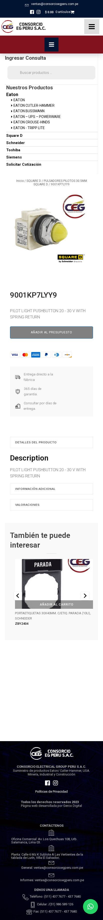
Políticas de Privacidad (51, 791)
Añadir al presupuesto (51, 332)
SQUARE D (33, 181)
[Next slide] (85, 596)
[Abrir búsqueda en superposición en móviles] (51, 72)
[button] (90, 906)
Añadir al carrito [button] (57, 604)
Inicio (20, 181)
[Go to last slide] (18, 596)
